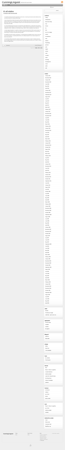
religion (46, 49)
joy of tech (47, 394)
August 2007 (47, 235)
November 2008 (48, 210)
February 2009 (48, 204)
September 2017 (48, 94)
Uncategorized (48, 61)
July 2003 (47, 296)
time (39, 47)
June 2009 (47, 195)
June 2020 (47, 84)
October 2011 (47, 178)
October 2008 (47, 212)
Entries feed (47, 422)
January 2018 (47, 90)
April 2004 (47, 277)
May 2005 (47, 250)
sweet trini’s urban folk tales (50, 376)
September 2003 (48, 292)
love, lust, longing (48, 32)
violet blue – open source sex (50, 314)
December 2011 (48, 176)
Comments (8, 45)
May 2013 (47, 159)
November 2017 (48, 92)
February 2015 (48, 140)
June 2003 (47, 298)
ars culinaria (47, 357)
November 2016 (48, 115)
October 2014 (47, 147)
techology (47, 59)
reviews (46, 51)
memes (46, 34)
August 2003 (47, 294)
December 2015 (48, 130)
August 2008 (47, 216)
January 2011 (47, 185)
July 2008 (47, 218)
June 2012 (47, 168)
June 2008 (47, 220)
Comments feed (48, 424)
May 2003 (47, 300)
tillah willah (47, 338)
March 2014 (47, 153)
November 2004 (48, 263)
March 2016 (47, 124)
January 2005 (47, 258)
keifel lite (47, 336)
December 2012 (48, 166)
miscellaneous (48, 36)
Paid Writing (47, 42)
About (9, 4)
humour (46, 25)
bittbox (46, 346)
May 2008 (47, 223)
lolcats (46, 396)
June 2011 (47, 183)
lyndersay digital (48, 410)
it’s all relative (8, 11)
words (46, 65)
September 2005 (48, 244)
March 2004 (47, 279)
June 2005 (47, 248)
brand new (47, 348)
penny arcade (47, 398)
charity (46, 17)
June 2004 (47, 273)
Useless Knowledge (49, 380)
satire (46, 53)
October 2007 (47, 233)
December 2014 (48, 145)
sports (46, 57)
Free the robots (48, 322)
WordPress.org (48, 426)
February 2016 (48, 126)
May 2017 (47, 103)
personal (12, 13)
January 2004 (47, 284)
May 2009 (47, 197)
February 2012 (48, 172)
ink (45, 28)
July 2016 (47, 117)
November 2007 (48, 231)
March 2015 (47, 138)
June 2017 (47, 100)
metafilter (47, 324)
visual (46, 63)
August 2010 (47, 187)
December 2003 (48, 286)
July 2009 (47, 193)
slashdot (46, 326)
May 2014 (47, 151)
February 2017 (48, 109)
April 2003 (47, 303)
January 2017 (47, 111)
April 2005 (47, 252)
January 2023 (47, 75)
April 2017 (47, 105)
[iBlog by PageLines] (30, 446)
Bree (46, 367)
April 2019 (47, 88)
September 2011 (48, 180)
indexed (46, 392)
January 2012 (47, 174)
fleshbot (46, 310)
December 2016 (48, 113)
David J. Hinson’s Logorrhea (50, 369)
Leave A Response (38, 45)
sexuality (47, 55)
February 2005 (48, 256)
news (46, 38)
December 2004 (48, 260)
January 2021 (47, 79)
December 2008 (48, 208)
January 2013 (47, 164)
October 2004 (47, 265)
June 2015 (47, 132)
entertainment (47, 19)
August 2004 (47, 269)
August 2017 (47, 96)
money (36, 47)
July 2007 (47, 237)
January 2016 (47, 128)
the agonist (47, 328)
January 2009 (47, 206)
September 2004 (48, 267)
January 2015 (47, 143)
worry (41, 47)
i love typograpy (48, 350)
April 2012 (47, 170)
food (46, 23)
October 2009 (47, 191)
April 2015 (47, 136)
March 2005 (47, 254)
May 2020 (47, 86)
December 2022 (48, 77)
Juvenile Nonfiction (48, 371)
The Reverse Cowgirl (49, 312)
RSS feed (42, 440)
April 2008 (47, 225)
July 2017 (47, 98)
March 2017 (47, 107)
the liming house (48, 378)
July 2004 (47, 271)
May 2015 (47, 134)
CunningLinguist (11, 2)
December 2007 (48, 229)
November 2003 (48, 288)
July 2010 (47, 189)
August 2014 (47, 149)
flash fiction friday (48, 21)
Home (4, 5)
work (46, 68)
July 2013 (47, 157)
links (46, 30)
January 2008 (47, 227)
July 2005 (47, 246)
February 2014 (48, 155)
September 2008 (48, 214)
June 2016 (47, 119)
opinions (46, 40)
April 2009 (47, 199)
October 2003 (47, 290)
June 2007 (47, 239)
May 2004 (47, 275)
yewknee (47, 382)
